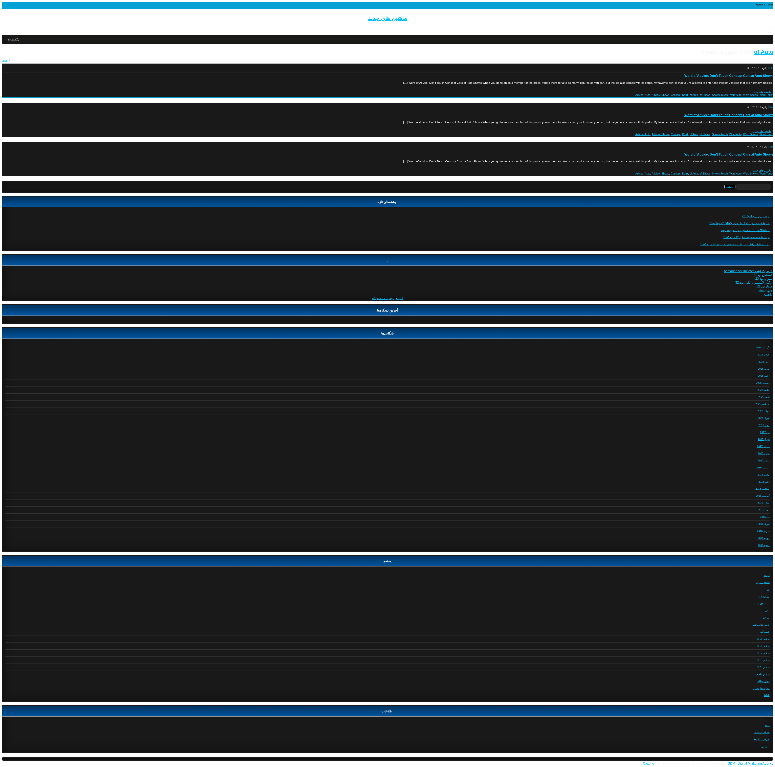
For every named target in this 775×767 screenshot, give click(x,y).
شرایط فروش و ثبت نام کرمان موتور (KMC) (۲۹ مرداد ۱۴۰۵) (739, 223)
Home (4, 60)
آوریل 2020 (764, 418)
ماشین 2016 (763, 646)
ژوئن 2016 (764, 510)
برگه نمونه (14, 39)
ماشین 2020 (763, 667)
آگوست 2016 (763, 495)
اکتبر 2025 (764, 397)
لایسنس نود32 (763, 275)
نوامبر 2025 (763, 390)
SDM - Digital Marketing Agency (750, 763)
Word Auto (735, 94)
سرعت (766, 617)
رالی (767, 610)
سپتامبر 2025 (762, 404)
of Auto (763, 52)
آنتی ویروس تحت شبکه (387, 298)
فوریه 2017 (764, 453)
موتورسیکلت (763, 681)
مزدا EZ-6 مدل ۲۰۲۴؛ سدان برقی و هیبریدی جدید (745, 230)
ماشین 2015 (763, 638)
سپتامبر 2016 (762, 488)
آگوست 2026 (763, 347)
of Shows (705, 94)
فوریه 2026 (764, 368)
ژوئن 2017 (764, 425)
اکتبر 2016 (764, 481)
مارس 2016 (763, 531)
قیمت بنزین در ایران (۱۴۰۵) (756, 216)
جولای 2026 (763, 354)
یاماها (767, 695)
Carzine (649, 763)
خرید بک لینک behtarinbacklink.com (748, 271)
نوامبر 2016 (763, 474)
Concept (676, 94)
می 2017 (765, 432)
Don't (685, 94)
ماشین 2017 (763, 653)
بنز (768, 589)
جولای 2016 (763, 503)
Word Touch (766, 94)
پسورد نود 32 (764, 278)
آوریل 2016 (764, 524)
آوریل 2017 (764, 439)
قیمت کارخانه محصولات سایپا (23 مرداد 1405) (746, 237)
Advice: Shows (660, 94)
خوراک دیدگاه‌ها (762, 739)
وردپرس (765, 746)
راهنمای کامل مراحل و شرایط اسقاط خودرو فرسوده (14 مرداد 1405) (735, 244)
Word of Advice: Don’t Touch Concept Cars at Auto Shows (728, 75)
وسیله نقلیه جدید (761, 688)
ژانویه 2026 (764, 375)
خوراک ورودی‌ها (762, 732)
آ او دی (766, 575)
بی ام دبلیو (764, 596)
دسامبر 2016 (763, 467)
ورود (767, 725)
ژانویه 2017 (764, 460)
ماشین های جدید (387, 18)
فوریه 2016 (764, 538)
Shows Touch (720, 94)
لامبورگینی (764, 631)
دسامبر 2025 (763, 382)
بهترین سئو (765, 290)
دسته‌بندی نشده (762, 603)
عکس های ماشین (761, 624)
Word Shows (750, 94)
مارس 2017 (763, 446)
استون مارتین (763, 582)
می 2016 (765, 517)
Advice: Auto (642, 94)
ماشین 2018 (763, 660)
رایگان (768, 294)
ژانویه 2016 (764, 545)
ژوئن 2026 (764, 361)
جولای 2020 (763, 411)
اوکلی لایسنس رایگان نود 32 (754, 282)
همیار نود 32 (764, 286)
